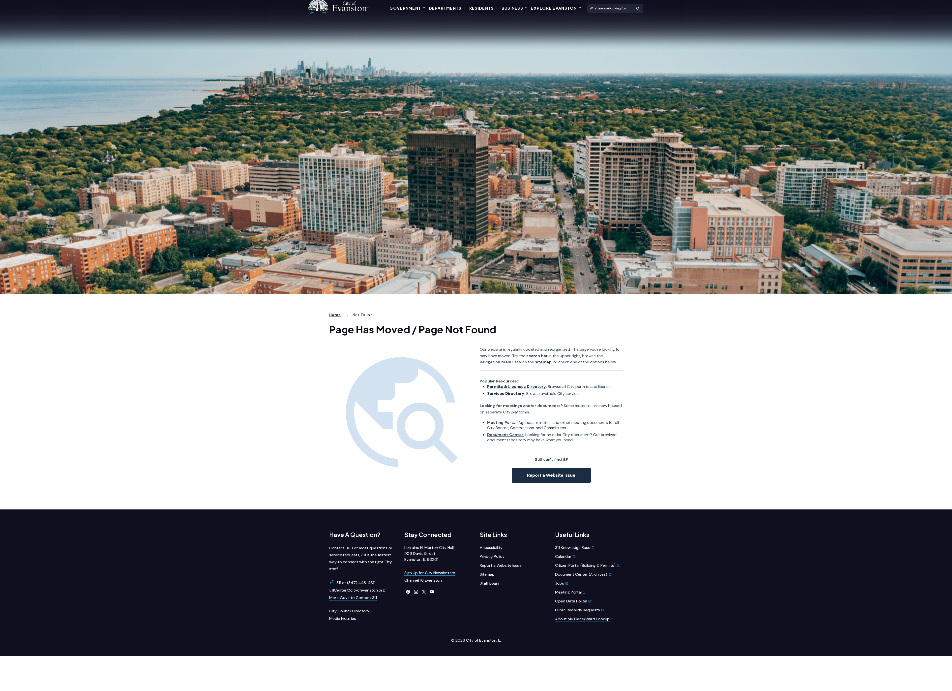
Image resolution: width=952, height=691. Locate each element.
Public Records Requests (577, 610)
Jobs (559, 583)
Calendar (563, 556)
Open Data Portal (571, 601)
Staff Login (489, 583)
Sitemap (487, 574)
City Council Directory (349, 611)
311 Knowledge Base (572, 547)
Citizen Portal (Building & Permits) (585, 565)
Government (405, 8)
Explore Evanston (554, 8)
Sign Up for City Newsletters (429, 572)
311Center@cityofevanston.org (357, 590)
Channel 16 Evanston (423, 580)
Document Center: (505, 434)
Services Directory (505, 393)
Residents (481, 8)
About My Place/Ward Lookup (582, 619)
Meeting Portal (501, 422)
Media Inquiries (342, 618)
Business (512, 8)
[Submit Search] (638, 8)
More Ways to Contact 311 (353, 597)
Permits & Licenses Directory (516, 386)
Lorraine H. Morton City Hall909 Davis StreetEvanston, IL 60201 (429, 553)
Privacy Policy (492, 556)
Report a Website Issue (551, 475)
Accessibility (491, 547)
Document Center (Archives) (581, 574)
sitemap (543, 362)
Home (335, 315)
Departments (445, 8)
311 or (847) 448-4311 (355, 582)
